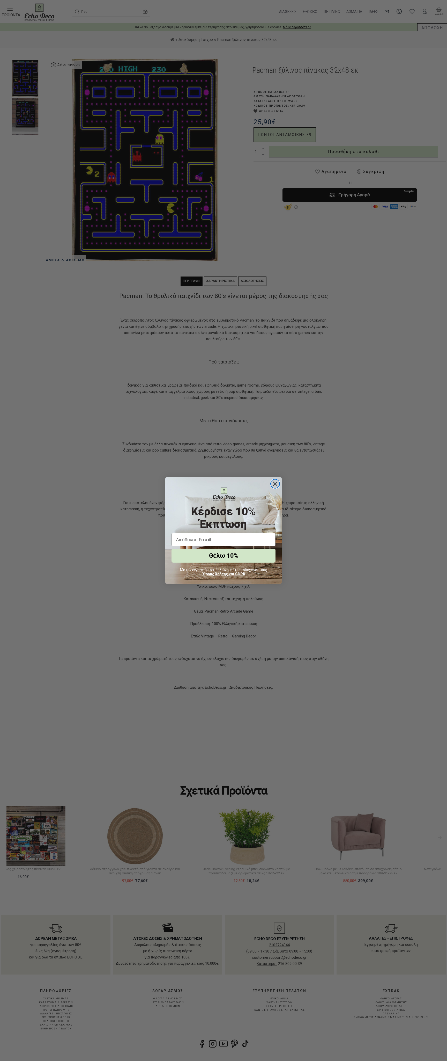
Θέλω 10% (223, 555)
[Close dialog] (275, 483)
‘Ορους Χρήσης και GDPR (223, 574)
